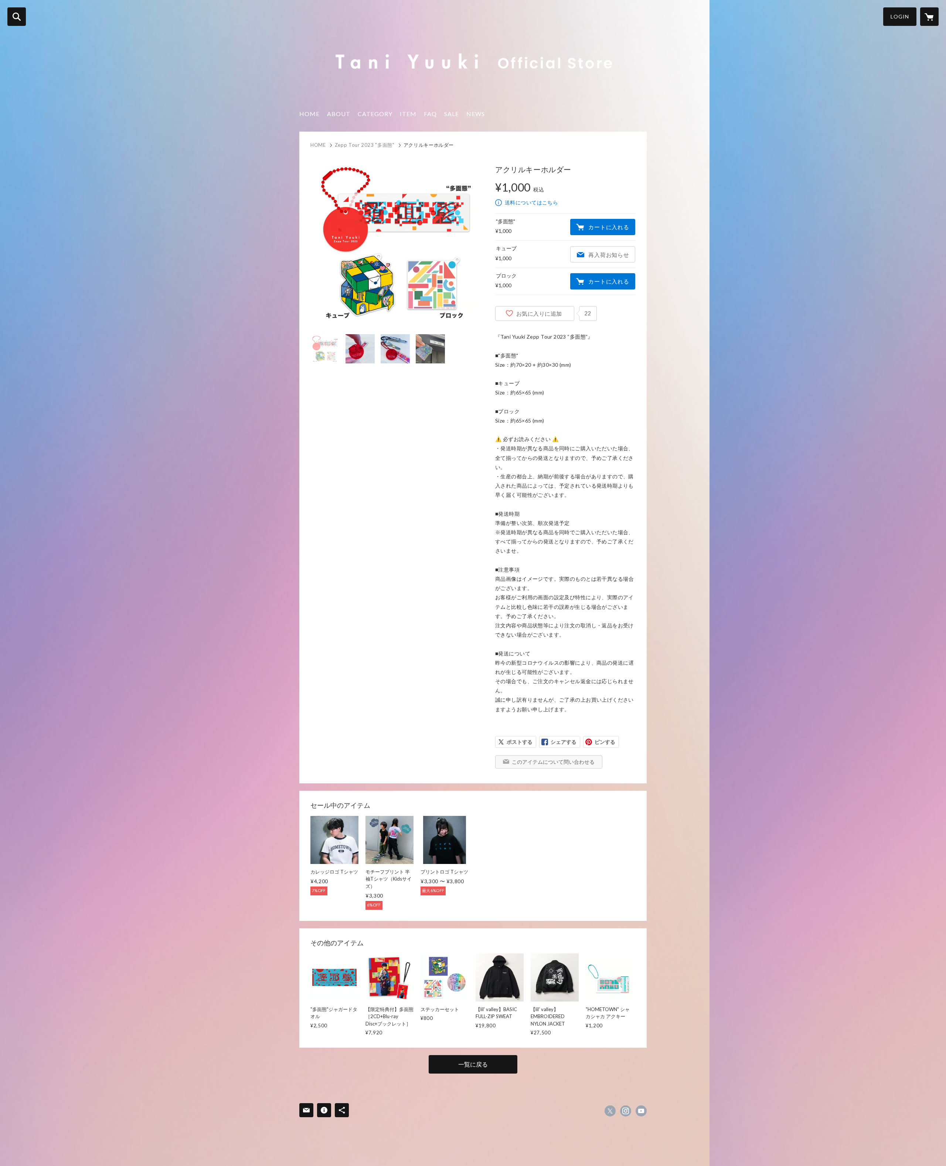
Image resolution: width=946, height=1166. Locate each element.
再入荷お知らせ (608, 254)
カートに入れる (608, 227)
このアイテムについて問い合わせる (553, 762)
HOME (309, 113)
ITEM (408, 113)
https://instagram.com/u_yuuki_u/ (625, 1110)
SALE (451, 113)
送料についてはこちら (531, 202)
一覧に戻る (473, 1064)
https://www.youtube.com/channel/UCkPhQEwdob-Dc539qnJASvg (641, 1110)
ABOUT (338, 113)
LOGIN (900, 16)
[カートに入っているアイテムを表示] (929, 16)
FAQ (430, 113)
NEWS (475, 113)
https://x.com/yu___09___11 (610, 1110)
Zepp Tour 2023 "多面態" (365, 145)
